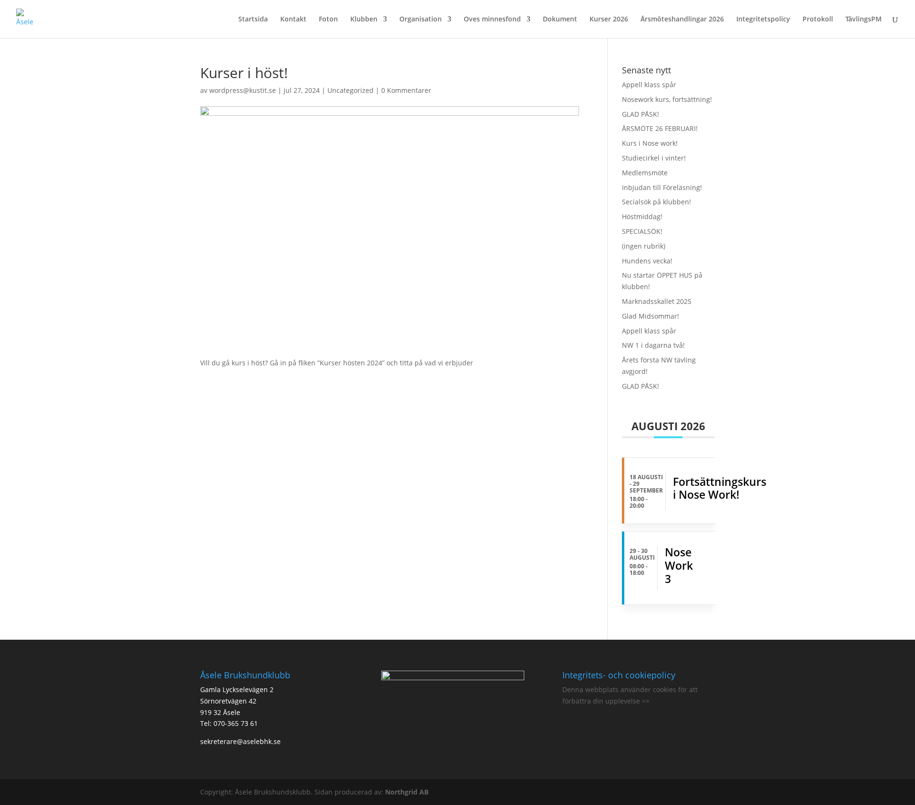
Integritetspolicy (763, 19)
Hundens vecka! (647, 260)
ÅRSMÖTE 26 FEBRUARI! (660, 128)
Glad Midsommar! (650, 316)
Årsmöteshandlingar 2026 (682, 19)
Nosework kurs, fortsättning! (667, 99)
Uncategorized (350, 90)
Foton (328, 19)
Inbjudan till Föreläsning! (662, 187)
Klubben (363, 19)
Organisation (420, 19)
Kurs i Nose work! (650, 143)
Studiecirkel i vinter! (654, 157)
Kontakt (293, 19)
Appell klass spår (649, 84)
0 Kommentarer (406, 90)
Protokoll (818, 19)
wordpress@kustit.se (242, 90)
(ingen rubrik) (643, 246)
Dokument (560, 19)
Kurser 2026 (609, 19)
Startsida (253, 19)
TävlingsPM (863, 19)
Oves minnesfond (492, 19)
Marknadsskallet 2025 (656, 301)
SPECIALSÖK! (642, 231)
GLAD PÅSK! (640, 114)
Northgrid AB (406, 791)
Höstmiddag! (642, 216)
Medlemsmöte (645, 172)
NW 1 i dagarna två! (653, 345)
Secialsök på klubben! (656, 201)
